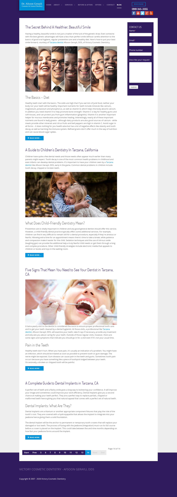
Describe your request (139, 60)
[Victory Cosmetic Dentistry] (32, 5)
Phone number (136, 50)
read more (34, 437)
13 (82, 452)
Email (131, 40)
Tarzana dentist (56, 42)
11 (71, 452)
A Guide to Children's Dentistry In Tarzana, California (61, 149)
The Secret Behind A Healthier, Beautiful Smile (58, 27)
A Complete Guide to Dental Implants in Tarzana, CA (61, 383)
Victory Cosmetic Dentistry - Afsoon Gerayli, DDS (56, 469)
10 (65, 452)
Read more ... (35, 138)
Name (132, 30)
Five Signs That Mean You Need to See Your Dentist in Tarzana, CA (69, 272)
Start (26, 452)
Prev (35, 452)
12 (76, 452)
